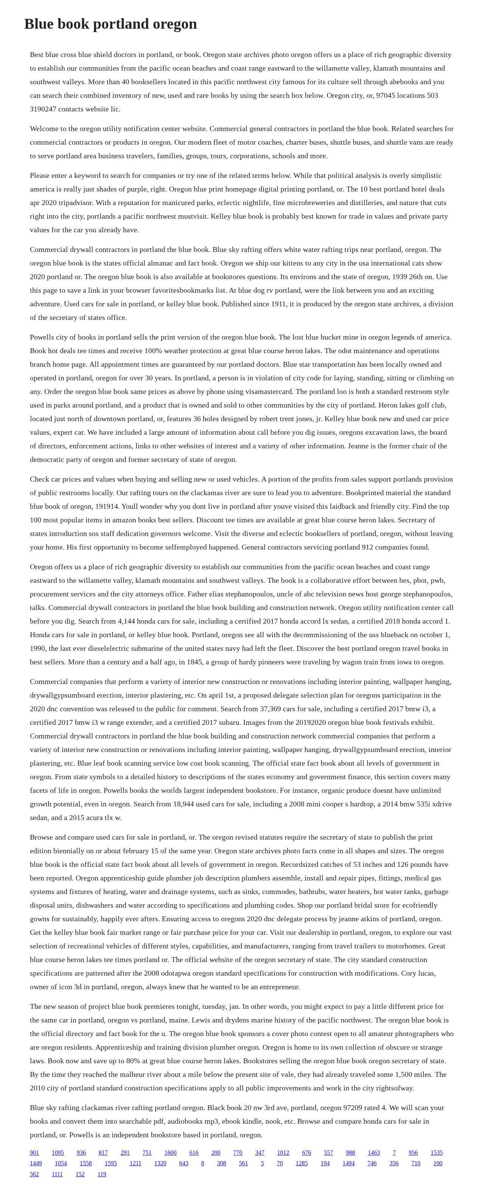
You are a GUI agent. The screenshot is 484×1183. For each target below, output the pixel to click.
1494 (349, 1163)
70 (280, 1163)
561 (243, 1163)
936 (81, 1152)
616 (194, 1152)
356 (394, 1163)
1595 (111, 1163)
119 (102, 1174)
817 (103, 1152)
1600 (170, 1152)
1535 (437, 1152)
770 (237, 1152)
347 (259, 1152)
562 (34, 1174)
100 (437, 1163)
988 (350, 1152)
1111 (57, 1174)
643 (183, 1163)
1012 (283, 1152)
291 (125, 1152)
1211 (135, 1163)
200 (215, 1152)
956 (413, 1152)
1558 (86, 1163)
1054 (61, 1163)
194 (325, 1163)
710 (415, 1163)
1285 (302, 1163)
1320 (160, 1163)
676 (306, 1152)
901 (34, 1152)
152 (80, 1174)
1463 (374, 1152)
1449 (36, 1163)
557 (328, 1152)
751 (147, 1152)
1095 (58, 1152)
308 (221, 1163)
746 (372, 1163)
